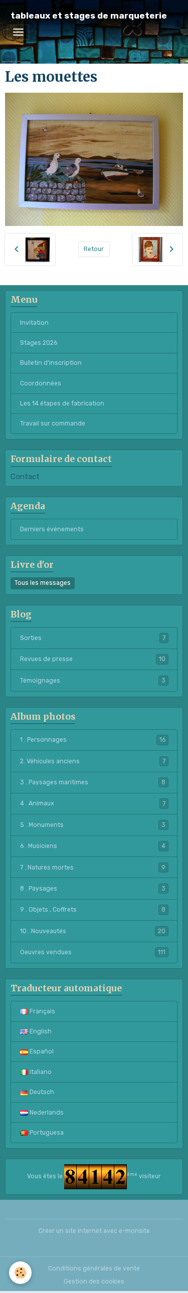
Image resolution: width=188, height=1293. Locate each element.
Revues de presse (92, 659)
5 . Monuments (92, 824)
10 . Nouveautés (92, 931)
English (40, 1031)
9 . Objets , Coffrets (92, 909)
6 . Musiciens (92, 845)
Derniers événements (52, 529)
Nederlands (46, 1112)
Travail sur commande (52, 423)
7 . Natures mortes (92, 867)
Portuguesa (46, 1132)
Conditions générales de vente (94, 1268)
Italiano (40, 1071)
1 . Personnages (92, 739)
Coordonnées (40, 383)
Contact (25, 476)
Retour (94, 249)
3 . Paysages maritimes (92, 782)
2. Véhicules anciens (92, 761)
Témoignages (92, 680)
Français (41, 1011)
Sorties (92, 637)
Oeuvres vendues (92, 952)
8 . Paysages (92, 888)
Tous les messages (43, 582)
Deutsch (41, 1092)
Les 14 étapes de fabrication (62, 403)
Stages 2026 (38, 342)
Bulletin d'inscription (51, 362)
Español (41, 1051)
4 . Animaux (92, 803)
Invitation (34, 322)
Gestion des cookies (94, 1281)
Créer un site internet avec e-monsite (94, 1230)
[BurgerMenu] (18, 32)
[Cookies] (20, 1272)
